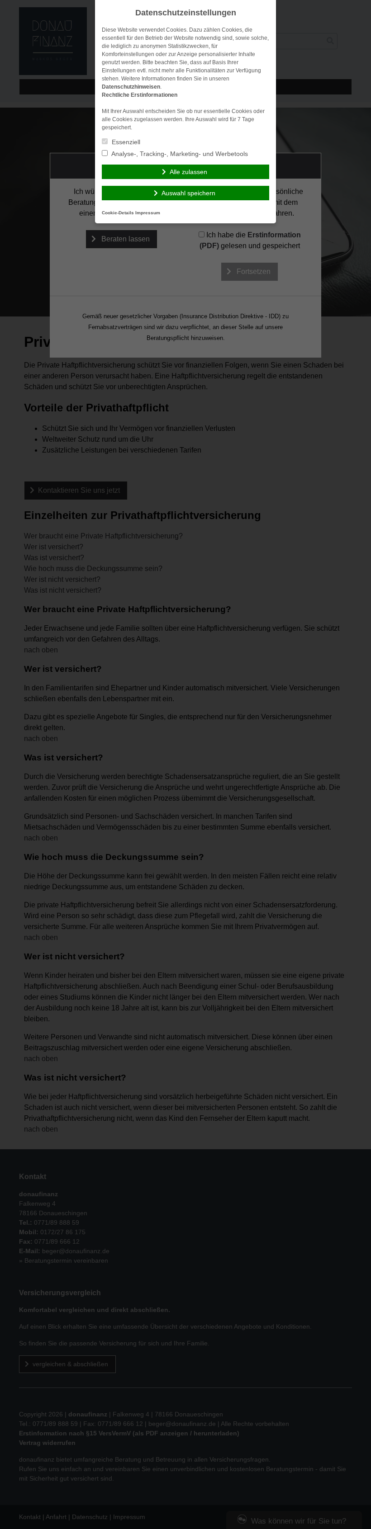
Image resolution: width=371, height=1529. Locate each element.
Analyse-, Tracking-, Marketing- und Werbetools (179, 153)
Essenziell (125, 142)
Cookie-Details (118, 212)
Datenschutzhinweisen (131, 87)
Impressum (147, 212)
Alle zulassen (188, 171)
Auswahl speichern (188, 193)
